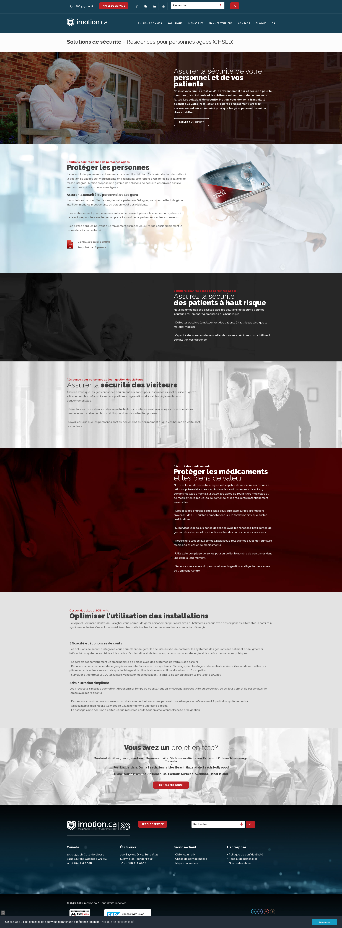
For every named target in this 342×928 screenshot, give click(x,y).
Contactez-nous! (171, 785)
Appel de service (114, 5)
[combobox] (197, 5)
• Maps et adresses (186, 863)
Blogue (261, 23)
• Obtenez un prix (184, 854)
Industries (196, 23)
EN (273, 23)
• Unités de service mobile (190, 858)
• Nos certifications (239, 863)
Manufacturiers (221, 23)
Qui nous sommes (150, 23)
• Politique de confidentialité (245, 854)
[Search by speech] (221, 5)
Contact (244, 23)
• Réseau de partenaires (242, 858)
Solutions (175, 23)
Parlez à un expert (191, 122)
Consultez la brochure (93, 241)
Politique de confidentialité (117, 921)
